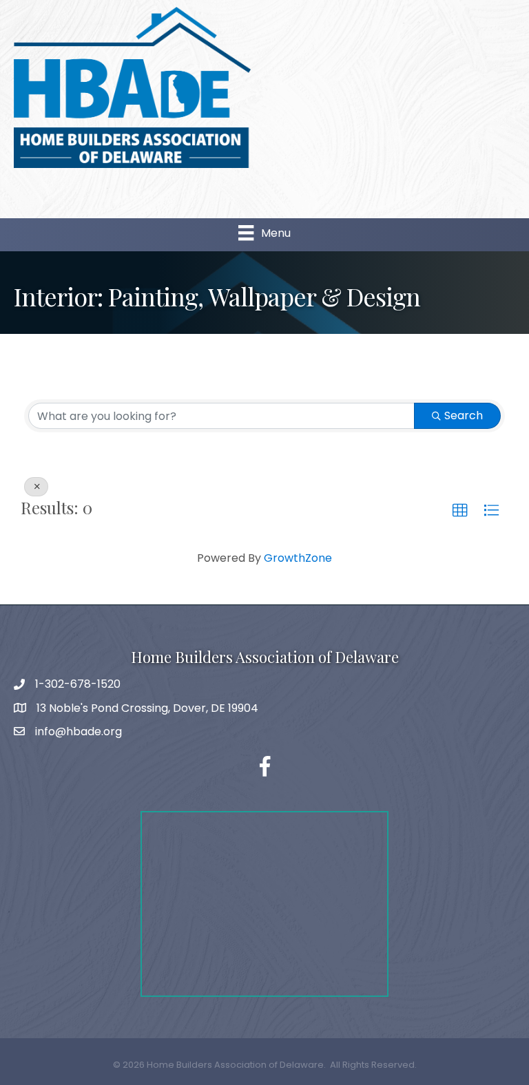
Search (463, 415)
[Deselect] (36, 486)
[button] (460, 511)
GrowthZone (298, 558)
